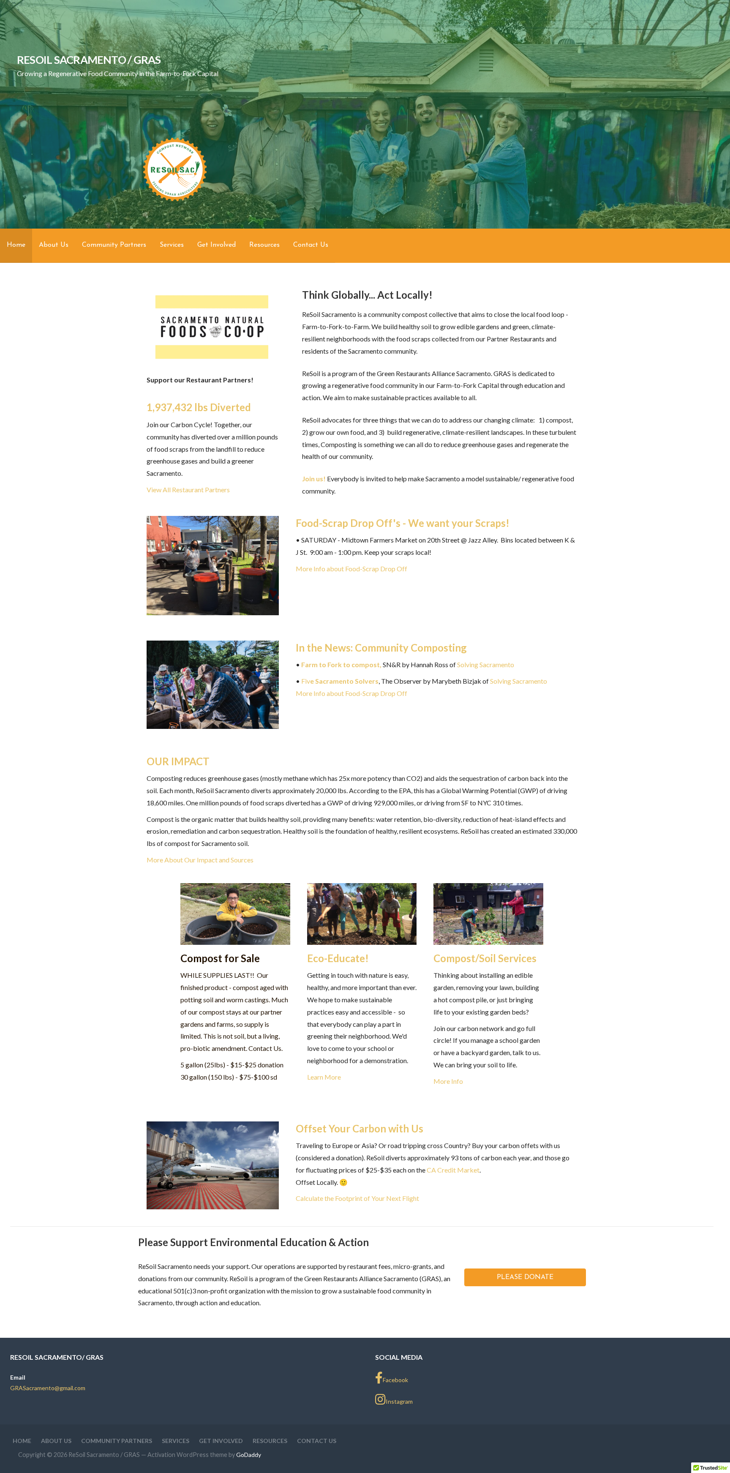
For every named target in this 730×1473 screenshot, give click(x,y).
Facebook (395, 1379)
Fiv (340, 681)
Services (172, 245)
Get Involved (216, 245)
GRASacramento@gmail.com (47, 1387)
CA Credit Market (453, 1170)
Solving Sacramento (485, 664)
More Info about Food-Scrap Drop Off (351, 569)
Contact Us (310, 245)
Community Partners (114, 245)
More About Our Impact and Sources (200, 860)
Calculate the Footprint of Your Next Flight (357, 1198)
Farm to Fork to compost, (341, 664)
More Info (448, 1081)
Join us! (314, 479)
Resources (264, 245)
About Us (53, 245)
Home (16, 245)
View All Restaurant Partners (188, 490)
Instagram (399, 1401)
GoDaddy (248, 1454)
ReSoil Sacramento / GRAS (89, 59)
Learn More (324, 1077)
